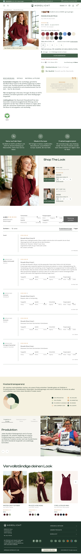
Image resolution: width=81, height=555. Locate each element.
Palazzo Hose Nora (36, 505)
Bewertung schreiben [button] (71, 219)
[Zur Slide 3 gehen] (22, 44)
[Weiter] (35, 28)
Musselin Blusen (8, 9)
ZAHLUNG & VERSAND (12, 544)
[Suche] (8, 6)
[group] (11, 217)
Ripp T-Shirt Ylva (60, 189)
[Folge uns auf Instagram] (37, 541)
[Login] (73, 6)
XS (43, 45)
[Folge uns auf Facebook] (33, 541)
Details (20, 78)
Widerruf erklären (49, 550)
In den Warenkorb (49, 179)
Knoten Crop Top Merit (11, 505)
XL (61, 45)
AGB (18, 550)
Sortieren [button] (6, 228)
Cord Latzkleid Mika (61, 505)
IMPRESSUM (6, 550)
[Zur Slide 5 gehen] (26, 44)
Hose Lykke (59, 167)
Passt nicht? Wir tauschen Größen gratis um (42, 1)
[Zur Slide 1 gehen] (17, 44)
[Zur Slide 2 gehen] (20, 44)
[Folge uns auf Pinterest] (40, 541)
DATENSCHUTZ (13, 550)
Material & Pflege (32, 78)
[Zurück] (6, 28)
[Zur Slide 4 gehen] (24, 44)
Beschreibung (8, 78)
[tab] (65, 229)
